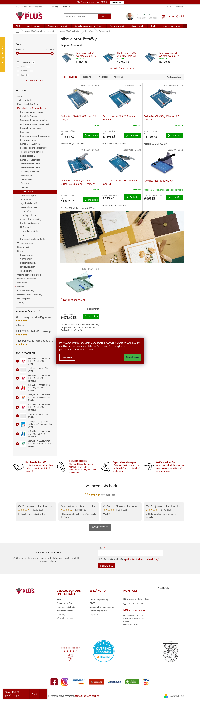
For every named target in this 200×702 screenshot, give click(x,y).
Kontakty (61, 614)
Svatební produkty (25, 291)
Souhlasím (132, 357)
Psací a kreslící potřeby (27, 104)
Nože (23, 235)
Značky (20, 302)
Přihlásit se (106, 565)
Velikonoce (22, 283)
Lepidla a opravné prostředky (33, 148)
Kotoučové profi (29, 195)
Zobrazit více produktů (120, 68)
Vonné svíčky (26, 259)
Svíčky (20, 251)
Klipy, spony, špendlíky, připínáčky (35, 136)
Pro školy (66, 6)
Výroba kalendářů (29, 203)
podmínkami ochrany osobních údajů (142, 559)
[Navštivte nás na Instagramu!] (64, 681)
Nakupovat (117, 2)
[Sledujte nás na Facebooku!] (54, 681)
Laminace (24, 132)
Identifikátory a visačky (30, 219)
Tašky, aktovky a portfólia (32, 152)
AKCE (20, 96)
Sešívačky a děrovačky (30, 128)
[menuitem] (18, 26)
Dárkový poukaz (24, 298)
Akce (25, 66)
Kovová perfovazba (30, 172)
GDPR (92, 603)
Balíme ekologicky (65, 610)
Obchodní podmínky (99, 599)
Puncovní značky (64, 603)
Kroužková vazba (28, 140)
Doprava (94, 614)
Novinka (26, 71)
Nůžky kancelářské (29, 231)
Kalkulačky (26, 199)
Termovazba (26, 176)
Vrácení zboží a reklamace (102, 607)
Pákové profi (27, 191)
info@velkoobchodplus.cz (137, 599)
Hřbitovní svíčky (27, 267)
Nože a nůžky (26, 227)
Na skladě (27, 62)
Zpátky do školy (24, 100)
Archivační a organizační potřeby (35, 124)
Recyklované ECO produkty (29, 294)
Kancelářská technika (30, 160)
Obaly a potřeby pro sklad (29, 275)
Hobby (25, 187)
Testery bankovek (29, 207)
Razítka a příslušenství (30, 223)
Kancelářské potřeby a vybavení (31, 108)
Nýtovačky (26, 211)
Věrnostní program (65, 618)
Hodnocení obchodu (100, 485)
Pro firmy (54, 6)
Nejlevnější (88, 77)
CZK (168, 7)
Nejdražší (103, 77)
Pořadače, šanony (28, 116)
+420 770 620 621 (143, 15)
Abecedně (118, 77)
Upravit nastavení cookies (87, 696)
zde (91, 349)
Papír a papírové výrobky (31, 112)
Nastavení (67, 357)
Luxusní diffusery (28, 263)
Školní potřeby (23, 247)
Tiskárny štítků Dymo (30, 164)
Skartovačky (26, 179)
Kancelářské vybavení (30, 144)
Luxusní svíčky (27, 255)
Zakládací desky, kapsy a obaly (34, 120)
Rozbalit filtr (33, 80)
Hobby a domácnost (26, 279)
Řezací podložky (27, 156)
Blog (59, 599)
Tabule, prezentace (25, 271)
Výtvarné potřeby (25, 243)
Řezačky (25, 183)
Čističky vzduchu (28, 215)
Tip (24, 75)
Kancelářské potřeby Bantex (33, 239)
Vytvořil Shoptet (177, 696)
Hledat (104, 16)
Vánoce (20, 287)
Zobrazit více (100, 527)
